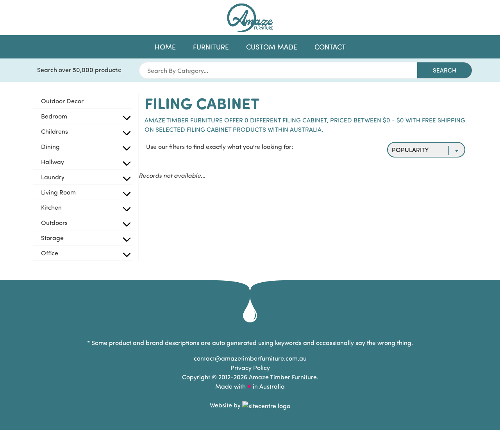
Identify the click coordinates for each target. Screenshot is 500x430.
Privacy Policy (250, 367)
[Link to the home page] (250, 17)
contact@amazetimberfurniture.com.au (250, 358)
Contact (330, 46)
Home (165, 46)
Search (444, 70)
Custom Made (271, 46)
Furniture (211, 46)
